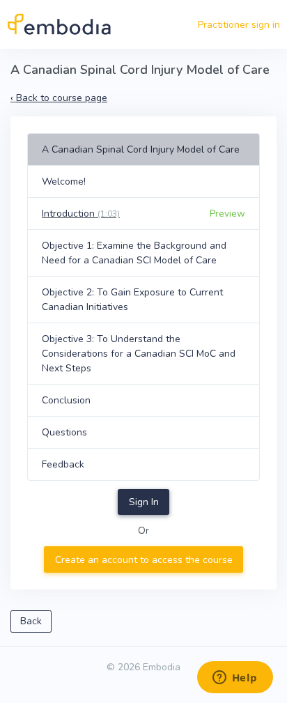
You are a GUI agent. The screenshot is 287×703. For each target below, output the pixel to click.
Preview (227, 213)
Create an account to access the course (144, 559)
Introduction (81, 213)
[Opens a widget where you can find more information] (234, 678)
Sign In (144, 502)
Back (31, 621)
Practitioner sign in (239, 24)
